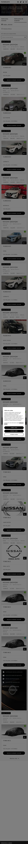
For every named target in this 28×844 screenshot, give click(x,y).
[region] (14, 422)
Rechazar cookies (13, 431)
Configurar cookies (14, 434)
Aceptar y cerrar (14, 427)
